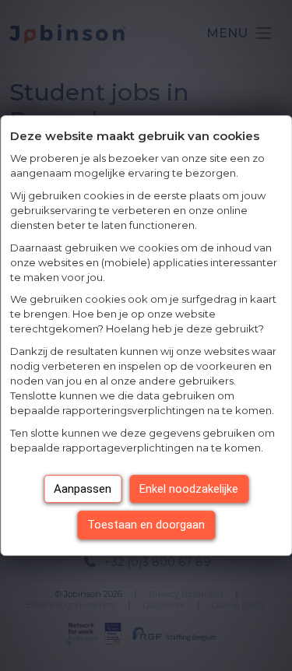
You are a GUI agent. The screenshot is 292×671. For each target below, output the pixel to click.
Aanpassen (82, 489)
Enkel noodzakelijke (188, 489)
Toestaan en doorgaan (146, 525)
